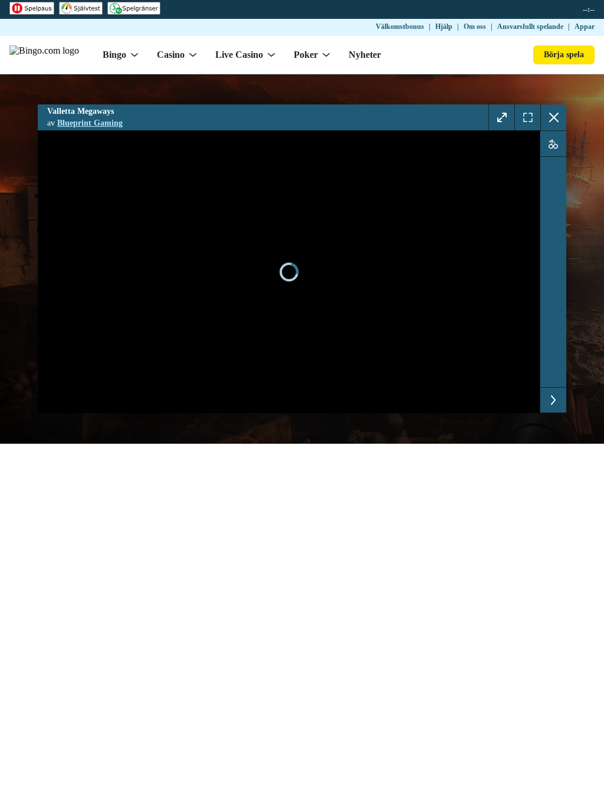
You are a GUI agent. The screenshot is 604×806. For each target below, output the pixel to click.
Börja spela (564, 54)
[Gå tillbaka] (553, 117)
